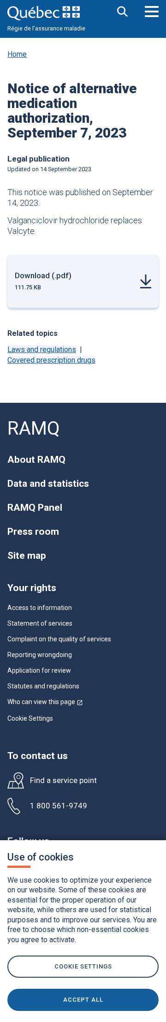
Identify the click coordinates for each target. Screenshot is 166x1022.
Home (17, 54)
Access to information (39, 607)
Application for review (39, 670)
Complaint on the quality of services (59, 639)
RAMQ (33, 428)
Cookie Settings (30, 718)
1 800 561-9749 (58, 806)
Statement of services (39, 623)
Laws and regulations (41, 349)
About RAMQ (36, 459)
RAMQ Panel (34, 507)
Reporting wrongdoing (39, 654)
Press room (33, 531)
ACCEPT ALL (83, 999)
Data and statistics (48, 483)
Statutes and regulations (43, 686)
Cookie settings (83, 966)
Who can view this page (45, 701)
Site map (26, 555)
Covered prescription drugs (51, 360)
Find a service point (63, 780)
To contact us (37, 755)
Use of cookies (40, 857)
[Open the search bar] (122, 12)
